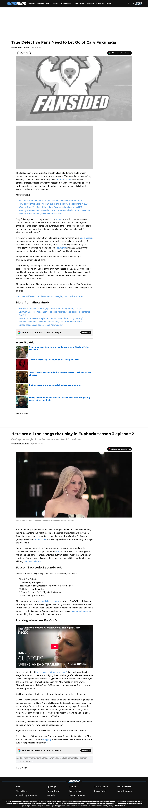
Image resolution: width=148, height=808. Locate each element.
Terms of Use (75, 791)
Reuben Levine (21, 47)
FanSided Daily (124, 786)
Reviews (40, 3)
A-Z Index (51, 795)
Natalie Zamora (21, 443)
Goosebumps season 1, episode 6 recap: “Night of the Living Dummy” (51, 318)
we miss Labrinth (33, 561)
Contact (72, 786)
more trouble (40, 539)
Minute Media (17, 801)
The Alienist (60, 248)
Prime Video (66, 3)
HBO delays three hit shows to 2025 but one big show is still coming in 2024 (53, 204)
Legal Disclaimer (124, 791)
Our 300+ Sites (101, 786)
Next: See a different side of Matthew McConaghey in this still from (49, 296)
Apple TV (100, 3)
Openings (51, 786)
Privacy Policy (53, 791)
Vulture (59, 219)
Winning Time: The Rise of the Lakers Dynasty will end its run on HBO (50, 207)
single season (86, 238)
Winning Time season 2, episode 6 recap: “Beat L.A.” (43, 213)
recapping (47, 739)
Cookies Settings (77, 795)
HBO (48, 3)
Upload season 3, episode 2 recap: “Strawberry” (41, 325)
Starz (75, 3)
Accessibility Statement (27, 795)
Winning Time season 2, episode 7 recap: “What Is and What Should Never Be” (55, 210)
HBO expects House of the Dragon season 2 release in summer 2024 (50, 200)
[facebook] (128, 3)
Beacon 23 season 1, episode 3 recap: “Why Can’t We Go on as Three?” (51, 321)
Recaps (31, 3)
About (18, 786)
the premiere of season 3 (51, 672)
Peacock (90, 3)
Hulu (82, 3)
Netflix (55, 3)
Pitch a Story (21, 791)
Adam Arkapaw (64, 179)
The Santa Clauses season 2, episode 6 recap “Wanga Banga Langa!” (51, 308)
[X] (133, 3)
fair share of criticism (80, 611)
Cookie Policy (100, 791)
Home (18, 413)
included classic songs (48, 601)
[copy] (30, 52)
